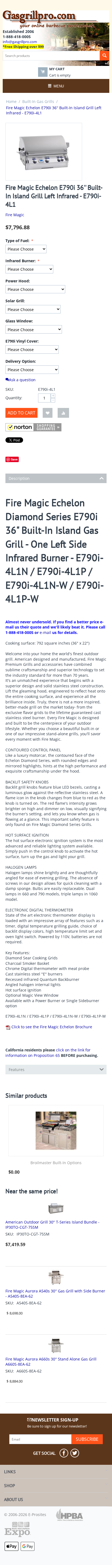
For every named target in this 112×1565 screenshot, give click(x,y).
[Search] (104, 55)
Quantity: (13, 397)
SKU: (9, 389)
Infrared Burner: (21, 260)
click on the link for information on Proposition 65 (48, 1052)
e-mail (45, 632)
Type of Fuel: (17, 240)
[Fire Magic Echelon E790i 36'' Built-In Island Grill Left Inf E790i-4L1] (44, 151)
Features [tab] (16, 1069)
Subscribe (87, 1439)
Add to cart (21, 413)
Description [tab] (19, 478)
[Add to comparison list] (63, 413)
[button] (33, 427)
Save (14, 459)
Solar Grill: (15, 300)
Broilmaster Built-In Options (56, 1163)
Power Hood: (17, 280)
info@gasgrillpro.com (20, 41)
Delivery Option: (20, 361)
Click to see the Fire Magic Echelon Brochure (51, 1026)
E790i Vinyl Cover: (22, 341)
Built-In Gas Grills (38, 101)
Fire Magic (14, 214)
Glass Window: (19, 321)
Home (11, 101)
